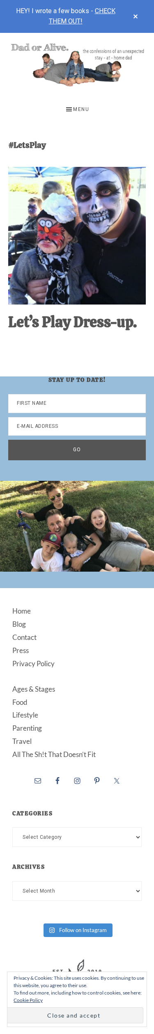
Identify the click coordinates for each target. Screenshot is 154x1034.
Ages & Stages (33, 689)
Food (20, 702)
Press (20, 650)
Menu (81, 109)
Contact (24, 637)
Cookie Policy (28, 1000)
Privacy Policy (33, 663)
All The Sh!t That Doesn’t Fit (54, 754)
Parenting (27, 728)
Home (21, 611)
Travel (22, 741)
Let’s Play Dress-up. (72, 322)
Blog (19, 624)
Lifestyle (25, 715)
